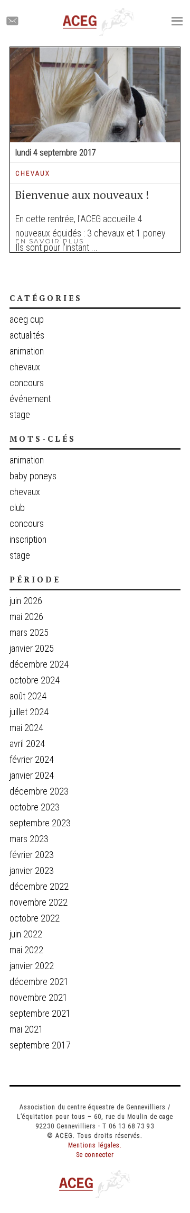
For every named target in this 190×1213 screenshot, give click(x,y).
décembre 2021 (39, 981)
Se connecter (95, 1155)
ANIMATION (27, 351)
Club (17, 508)
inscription (28, 539)
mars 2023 (29, 838)
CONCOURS (27, 382)
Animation (27, 460)
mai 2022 (26, 949)
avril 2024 (27, 743)
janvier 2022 (32, 965)
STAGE (20, 414)
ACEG (99, 22)
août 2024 (28, 695)
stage (20, 555)
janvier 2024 (32, 775)
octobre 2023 (35, 807)
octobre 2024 (35, 680)
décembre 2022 (39, 886)
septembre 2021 (40, 1013)
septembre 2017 (40, 1045)
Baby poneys (33, 476)
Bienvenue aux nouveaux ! (82, 194)
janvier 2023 (32, 870)
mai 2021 (26, 1029)
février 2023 (32, 854)
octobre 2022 (35, 918)
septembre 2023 (40, 822)
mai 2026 (26, 616)
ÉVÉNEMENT (30, 398)
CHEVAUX (32, 173)
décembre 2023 (39, 791)
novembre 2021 (39, 997)
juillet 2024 (29, 711)
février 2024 (32, 759)
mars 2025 (29, 632)
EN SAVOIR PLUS (49, 241)
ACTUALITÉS (27, 335)
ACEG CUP (27, 319)
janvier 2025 (32, 648)
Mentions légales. (95, 1145)
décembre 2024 (39, 664)
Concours (27, 523)
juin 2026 (26, 600)
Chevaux (25, 492)
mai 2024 (26, 727)
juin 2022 (26, 934)
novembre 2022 (39, 902)
